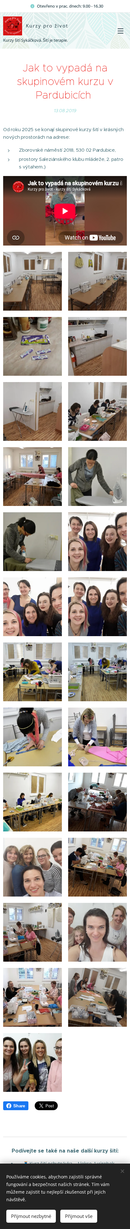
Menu (120, 30)
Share (19, 1105)
